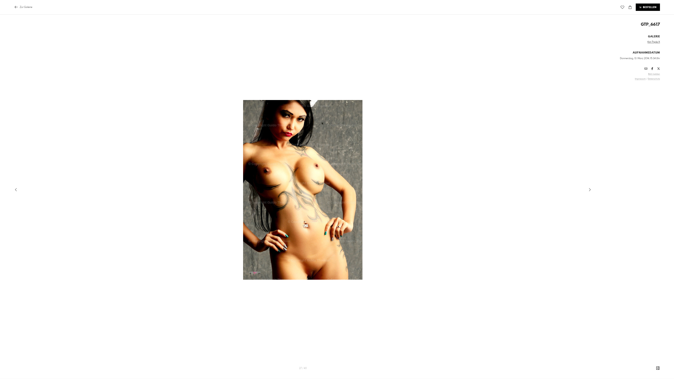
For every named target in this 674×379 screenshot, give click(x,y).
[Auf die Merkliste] (622, 7)
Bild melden (654, 74)
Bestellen (649, 7)
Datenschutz (654, 79)
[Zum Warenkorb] (630, 7)
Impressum (640, 79)
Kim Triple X (653, 42)
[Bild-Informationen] (658, 368)
